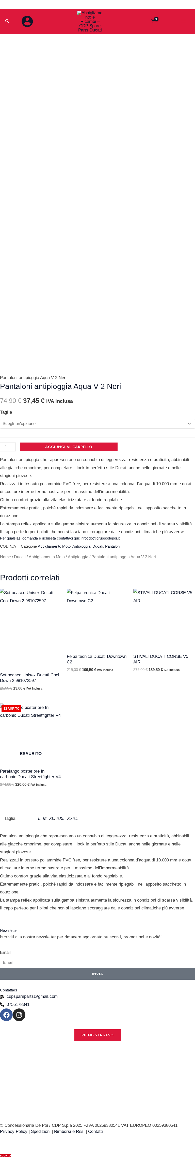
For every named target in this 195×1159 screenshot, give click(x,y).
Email (5, 952)
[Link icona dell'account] (27, 21)
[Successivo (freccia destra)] (186, 579)
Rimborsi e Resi (69, 1131)
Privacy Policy (13, 1131)
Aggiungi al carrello (68, 447)
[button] (7, 21)
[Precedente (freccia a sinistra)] (9, 579)
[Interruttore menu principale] (183, 21)
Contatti (95, 1131)
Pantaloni (112, 546)
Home (5, 557)
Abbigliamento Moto (54, 546)
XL (51, 818)
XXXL (72, 818)
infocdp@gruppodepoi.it (100, 538)
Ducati (97, 546)
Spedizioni (41, 1131)
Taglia (6, 412)
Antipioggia (81, 546)
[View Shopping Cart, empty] (153, 22)
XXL (60, 818)
